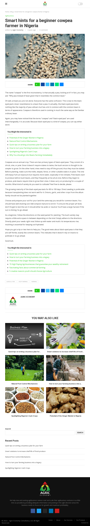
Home (7, 12)
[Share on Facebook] (43, 84)
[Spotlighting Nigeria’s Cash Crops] (24, 400)
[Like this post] (38, 84)
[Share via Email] (62, 84)
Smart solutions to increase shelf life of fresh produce (25, 451)
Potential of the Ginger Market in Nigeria (26, 138)
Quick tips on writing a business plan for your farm (30, 144)
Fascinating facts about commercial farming (27, 267)
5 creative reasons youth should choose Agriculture (30, 271)
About (58, 520)
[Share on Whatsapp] (57, 84)
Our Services (68, 520)
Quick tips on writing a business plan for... (24, 352)
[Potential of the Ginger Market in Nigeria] (65, 400)
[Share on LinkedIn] (52, 84)
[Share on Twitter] (47, 84)
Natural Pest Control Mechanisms (23, 141)
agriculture (11, 281)
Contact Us (84, 523)
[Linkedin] (51, 511)
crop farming (23, 281)
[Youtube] (57, 511)
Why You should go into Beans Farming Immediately (30, 155)
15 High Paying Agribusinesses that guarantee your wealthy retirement (38, 264)
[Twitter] (39, 511)
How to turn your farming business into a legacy (29, 148)
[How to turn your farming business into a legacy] (65, 368)
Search (8, 429)
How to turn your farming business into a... (65, 384)
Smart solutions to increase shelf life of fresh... (65, 352)
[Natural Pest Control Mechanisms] (24, 368)
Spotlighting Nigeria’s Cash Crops (23, 151)
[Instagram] (45, 511)
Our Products (80, 520)
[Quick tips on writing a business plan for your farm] (24, 336)
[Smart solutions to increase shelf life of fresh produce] (65, 336)
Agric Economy (18, 30)
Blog (11, 12)
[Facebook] (33, 511)
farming (34, 281)
